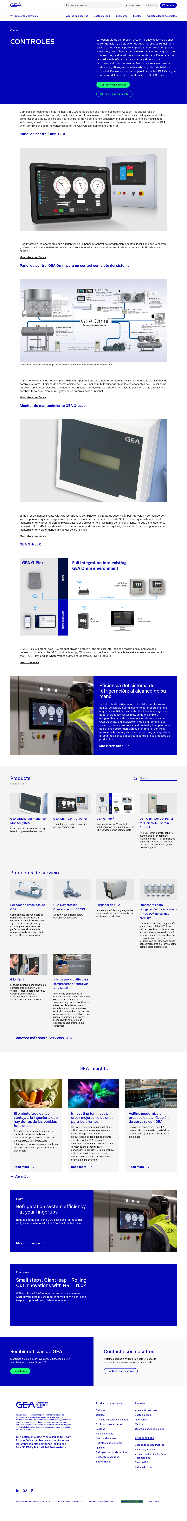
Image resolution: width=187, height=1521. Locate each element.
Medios (139, 1424)
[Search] (137, 778)
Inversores (141, 1419)
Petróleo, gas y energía (109, 1442)
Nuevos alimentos (106, 1438)
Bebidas (100, 1410)
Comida (100, 1414)
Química (100, 1447)
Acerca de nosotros (146, 1410)
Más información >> (33, 257)
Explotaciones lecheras (109, 1424)
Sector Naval (103, 1461)
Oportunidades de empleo (150, 1428)
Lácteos (100, 1428)
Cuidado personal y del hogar (112, 1419)
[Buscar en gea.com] (67, 5)
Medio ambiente (105, 1433)
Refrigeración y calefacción (111, 1452)
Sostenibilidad (143, 1414)
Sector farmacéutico (107, 1456)
